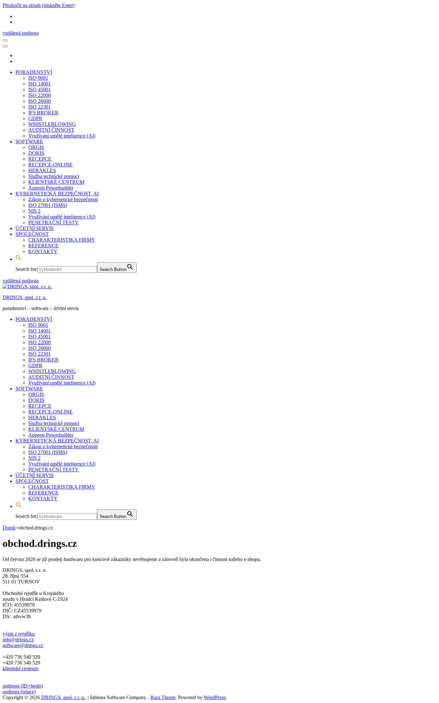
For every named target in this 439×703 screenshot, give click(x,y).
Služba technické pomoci (53, 176)
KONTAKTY (43, 251)
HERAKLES (42, 170)
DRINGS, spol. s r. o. (25, 297)
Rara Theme (162, 697)
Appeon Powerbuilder (50, 188)
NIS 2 (34, 211)
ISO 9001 (38, 78)
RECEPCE (39, 159)
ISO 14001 (39, 83)
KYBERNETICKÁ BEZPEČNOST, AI (57, 193)
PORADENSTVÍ (33, 72)
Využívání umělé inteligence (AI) (61, 135)
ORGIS (36, 147)
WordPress (215, 697)
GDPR (35, 118)
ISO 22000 (39, 95)
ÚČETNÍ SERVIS (34, 228)
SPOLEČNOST (32, 234)
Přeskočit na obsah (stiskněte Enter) (39, 5)
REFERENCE (43, 245)
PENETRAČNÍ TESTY (53, 222)
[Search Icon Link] (18, 259)
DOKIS (36, 153)
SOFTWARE (29, 141)
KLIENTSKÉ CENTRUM (56, 182)
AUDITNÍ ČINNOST (51, 130)
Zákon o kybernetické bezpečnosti (63, 199)
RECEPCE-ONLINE (50, 164)
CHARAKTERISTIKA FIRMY (61, 240)
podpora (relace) (19, 691)
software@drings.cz (23, 645)
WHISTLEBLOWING (52, 124)
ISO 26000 (39, 101)
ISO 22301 (39, 107)
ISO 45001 (39, 89)
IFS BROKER (43, 112)
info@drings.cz (18, 639)
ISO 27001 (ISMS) (47, 205)
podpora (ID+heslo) (23, 686)
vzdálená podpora (21, 33)
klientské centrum (20, 668)
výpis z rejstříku (19, 633)
